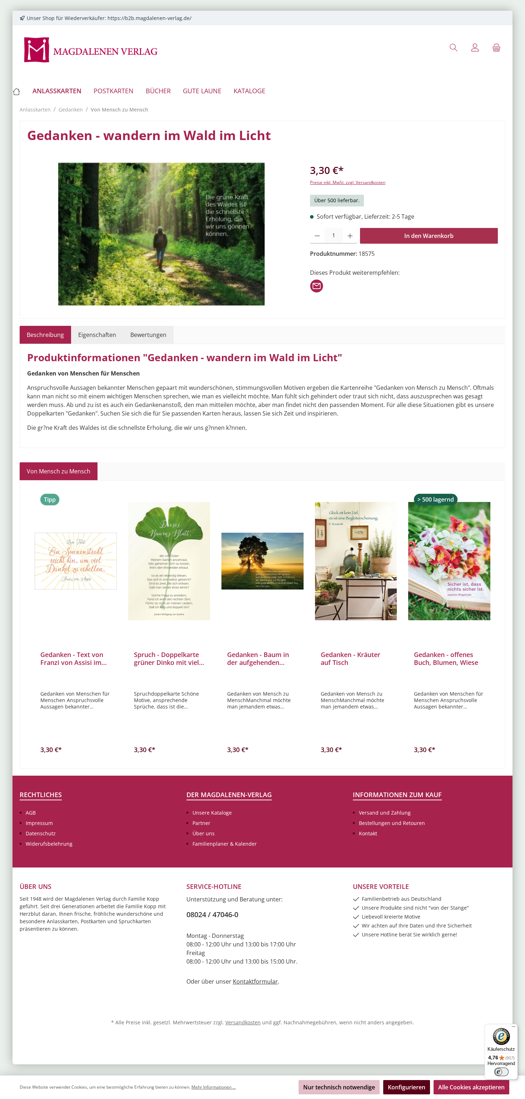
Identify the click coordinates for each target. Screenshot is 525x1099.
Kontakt (368, 833)
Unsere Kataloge (212, 812)
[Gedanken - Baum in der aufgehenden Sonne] (262, 560)
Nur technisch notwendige (339, 1087)
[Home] (19, 90)
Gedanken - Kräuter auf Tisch (350, 658)
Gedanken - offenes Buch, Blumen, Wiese (446, 658)
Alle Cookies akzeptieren (471, 1087)
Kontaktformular (255, 981)
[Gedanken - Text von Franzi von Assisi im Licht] (76, 560)
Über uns (203, 833)
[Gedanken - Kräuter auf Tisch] (356, 560)
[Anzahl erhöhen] (350, 236)
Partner (201, 823)
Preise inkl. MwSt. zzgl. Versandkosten (347, 182)
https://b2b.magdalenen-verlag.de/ (149, 18)
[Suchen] (453, 47)
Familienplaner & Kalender (224, 843)
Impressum (39, 823)
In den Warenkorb (429, 236)
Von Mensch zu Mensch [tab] (58, 471)
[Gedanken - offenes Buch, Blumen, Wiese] (449, 560)
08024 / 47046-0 (212, 914)
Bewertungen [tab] (148, 335)
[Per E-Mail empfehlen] (317, 285)
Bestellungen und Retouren (392, 823)
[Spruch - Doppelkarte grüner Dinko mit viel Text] (169, 560)
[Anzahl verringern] (317, 236)
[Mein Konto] (475, 47)
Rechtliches (41, 794)
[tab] (45, 335)
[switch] (501, 1072)
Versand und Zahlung (385, 812)
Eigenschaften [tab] (97, 335)
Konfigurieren (406, 1087)
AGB (31, 812)
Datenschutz (41, 833)
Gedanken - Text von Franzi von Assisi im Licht (71, 658)
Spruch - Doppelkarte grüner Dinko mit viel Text (166, 658)
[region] (161, 234)
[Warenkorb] (496, 47)
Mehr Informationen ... (213, 1087)
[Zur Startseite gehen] (91, 49)
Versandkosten (243, 1022)
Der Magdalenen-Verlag (229, 794)
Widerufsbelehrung (49, 843)
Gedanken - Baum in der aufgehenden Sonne (258, 658)
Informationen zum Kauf (397, 794)
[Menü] (513, 1028)
